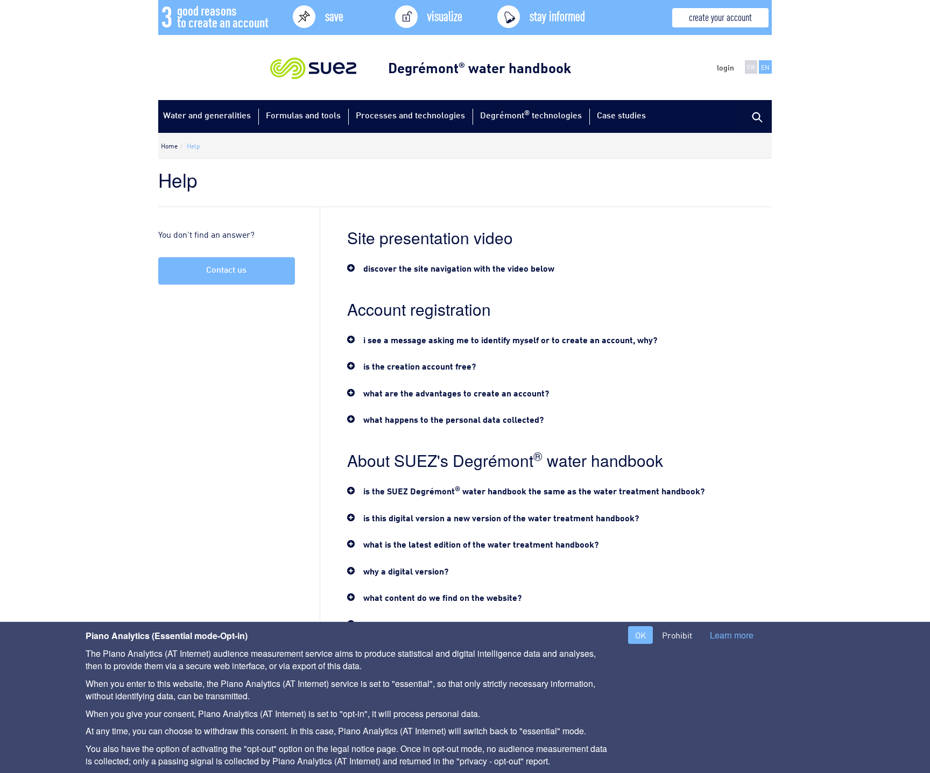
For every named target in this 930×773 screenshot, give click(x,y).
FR (751, 67)
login (725, 67)
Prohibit (677, 635)
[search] (755, 116)
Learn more (731, 635)
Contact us (226, 269)
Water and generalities (207, 115)
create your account (720, 16)
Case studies (621, 115)
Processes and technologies (410, 115)
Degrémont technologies (531, 114)
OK (640, 635)
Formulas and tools (303, 115)
